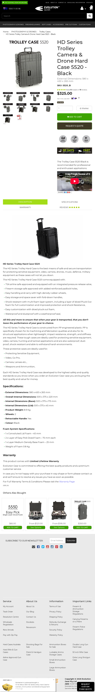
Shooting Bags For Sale (34, 645)
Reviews (64, 207)
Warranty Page (67, 481)
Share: (61, 192)
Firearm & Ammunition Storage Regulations (78, 610)
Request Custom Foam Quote (85, 686)
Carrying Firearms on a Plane (80, 620)
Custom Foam (85, 24)
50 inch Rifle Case (80, 652)
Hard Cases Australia (11, 644)
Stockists (89, 2)
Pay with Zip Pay (10, 635)
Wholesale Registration (76, 2)
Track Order (8, 612)
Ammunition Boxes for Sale (57, 645)
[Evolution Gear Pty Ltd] (47, 8)
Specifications (70, 202)
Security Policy (55, 630)
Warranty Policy (56, 635)
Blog (47, 2)
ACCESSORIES (58, 24)
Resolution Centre (11, 617)
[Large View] (8, 97)
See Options (36, 527)
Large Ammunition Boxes (57, 669)
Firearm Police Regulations (79, 628)
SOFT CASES (46, 24)
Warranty (25, 207)
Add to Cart (75, 117)
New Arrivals (8, 630)
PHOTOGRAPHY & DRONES (13, 24)
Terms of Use (55, 606)
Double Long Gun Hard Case (80, 645)
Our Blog (30, 612)
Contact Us (62, 2)
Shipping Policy (56, 617)
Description (25, 202)
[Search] (90, 16)
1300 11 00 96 (14, 9)
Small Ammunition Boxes (57, 661)
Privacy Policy (55, 612)
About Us (53, 2)
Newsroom (31, 627)
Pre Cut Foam (71, 24)
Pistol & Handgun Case (33, 653)
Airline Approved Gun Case (12, 658)
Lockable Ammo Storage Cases (56, 653)
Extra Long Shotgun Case (81, 658)
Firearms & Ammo (32, 24)
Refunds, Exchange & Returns (57, 623)
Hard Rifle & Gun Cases (10, 651)
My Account (8, 606)
